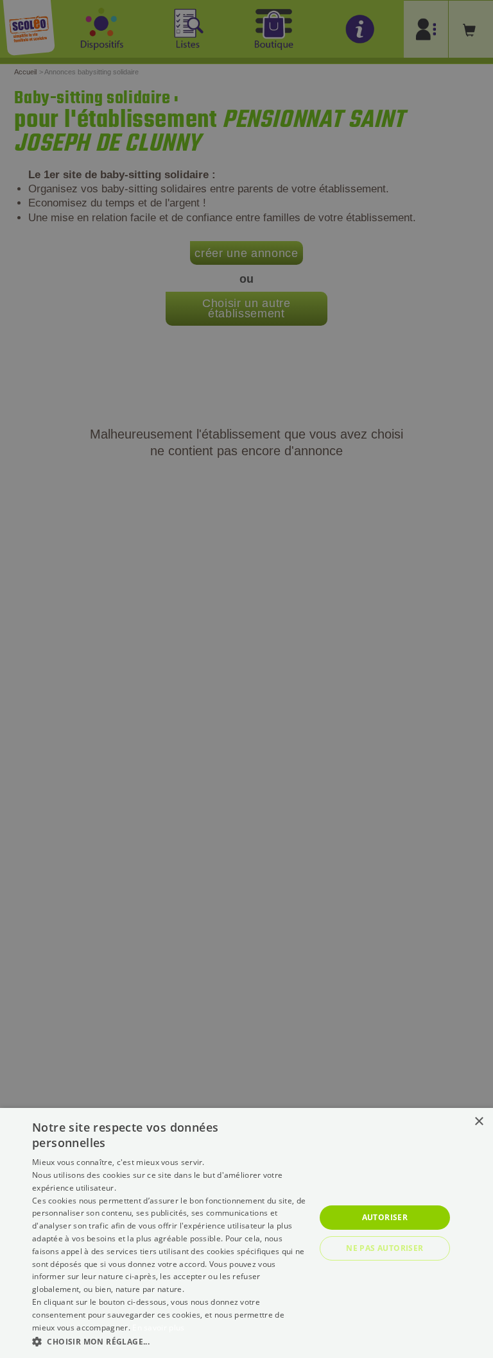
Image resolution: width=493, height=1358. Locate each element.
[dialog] (246, 1233)
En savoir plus (158, 1327)
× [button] (478, 1122)
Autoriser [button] (385, 1217)
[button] (169, 1341)
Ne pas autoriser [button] (384, 1248)
